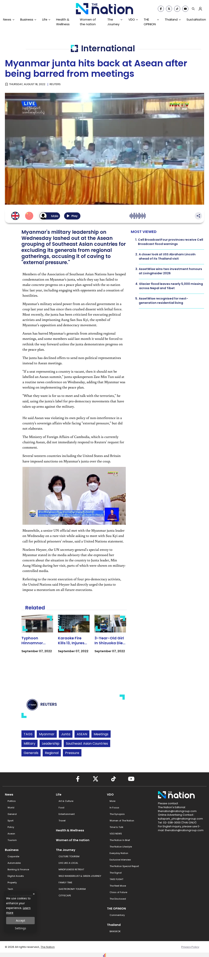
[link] (37, 637)
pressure (72, 753)
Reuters (55, 84)
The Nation (48, 947)
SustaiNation (196, 19)
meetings (101, 734)
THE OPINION (150, 21)
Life (44, 19)
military (29, 743)
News (7, 19)
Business (26, 19)
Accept (20, 920)
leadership (50, 743)
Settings (20, 928)
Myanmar (46, 734)
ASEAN (82, 734)
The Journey (113, 21)
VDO (131, 19)
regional (52, 753)
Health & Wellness (63, 21)
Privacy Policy (190, 947)
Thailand (171, 19)
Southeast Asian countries (87, 743)
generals (31, 753)
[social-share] (161, 9)
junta (65, 734)
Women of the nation (88, 21)
